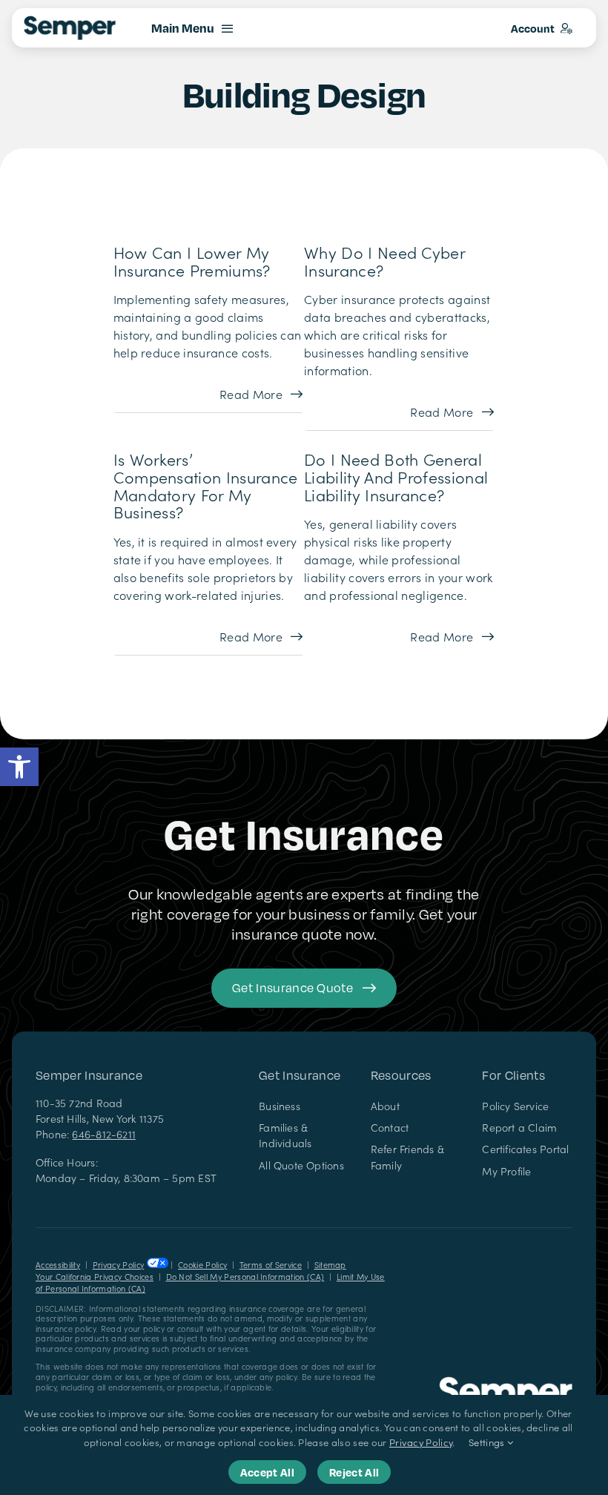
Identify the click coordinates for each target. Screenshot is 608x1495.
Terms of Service (270, 1264)
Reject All (354, 1472)
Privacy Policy (118, 1264)
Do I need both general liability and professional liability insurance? (396, 477)
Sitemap (330, 1264)
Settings (488, 1442)
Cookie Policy (202, 1264)
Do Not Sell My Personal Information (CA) (245, 1276)
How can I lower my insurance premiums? (192, 260)
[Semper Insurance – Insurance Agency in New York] (505, 1382)
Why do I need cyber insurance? (384, 260)
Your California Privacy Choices (94, 1276)
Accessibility (58, 1264)
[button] (19, 767)
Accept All (267, 1472)
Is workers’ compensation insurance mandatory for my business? (205, 486)
